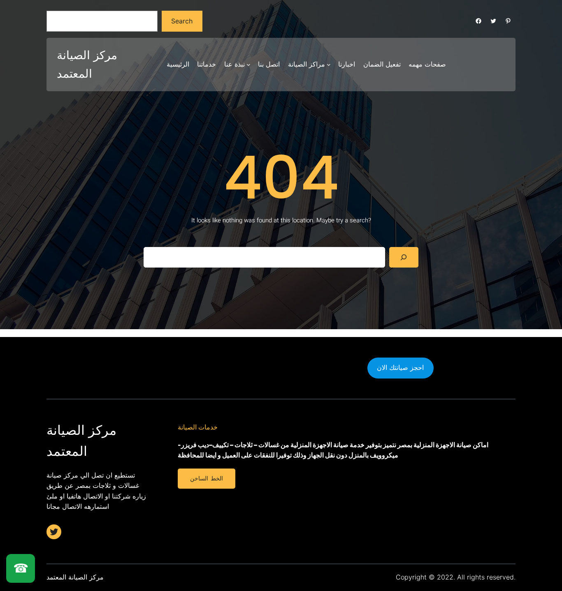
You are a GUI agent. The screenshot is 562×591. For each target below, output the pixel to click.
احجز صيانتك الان (400, 367)
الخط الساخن (206, 478)
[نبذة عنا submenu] (248, 64)
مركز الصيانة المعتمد (75, 577)
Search (182, 21)
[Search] (403, 257)
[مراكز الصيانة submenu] (329, 64)
